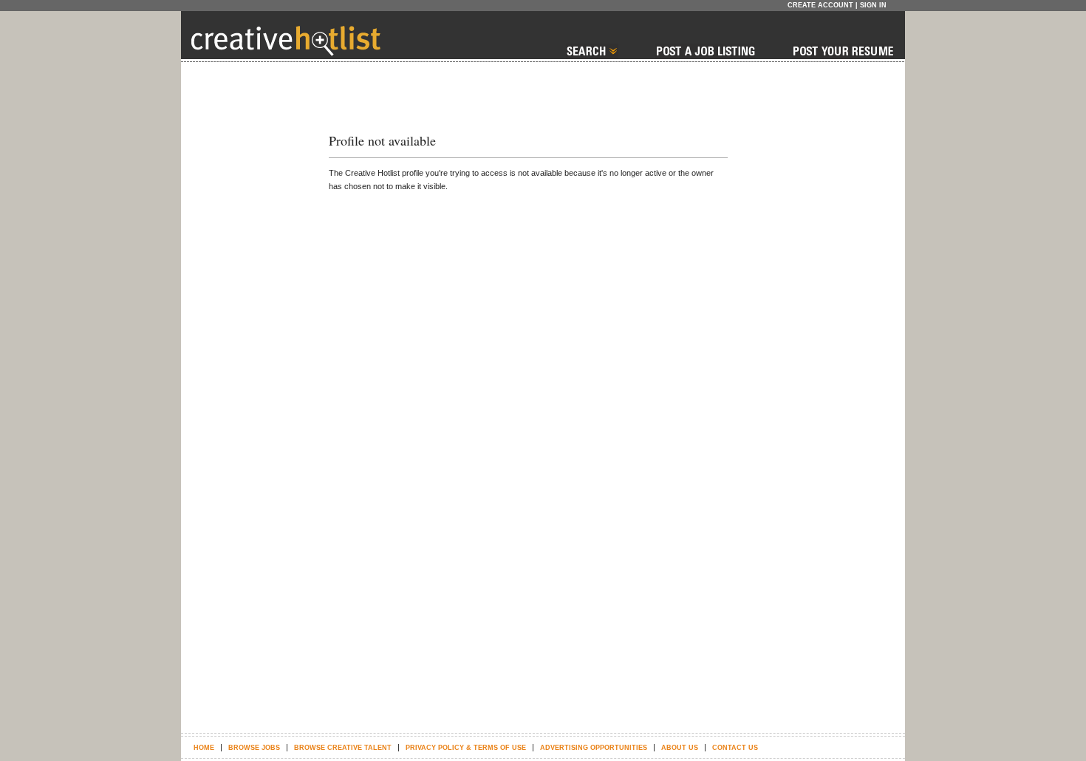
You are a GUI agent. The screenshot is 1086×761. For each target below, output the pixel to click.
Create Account (820, 5)
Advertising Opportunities (593, 747)
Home (204, 747)
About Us (679, 747)
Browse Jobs (254, 747)
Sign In (873, 5)
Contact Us (735, 747)
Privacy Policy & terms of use (466, 747)
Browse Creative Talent (343, 747)
